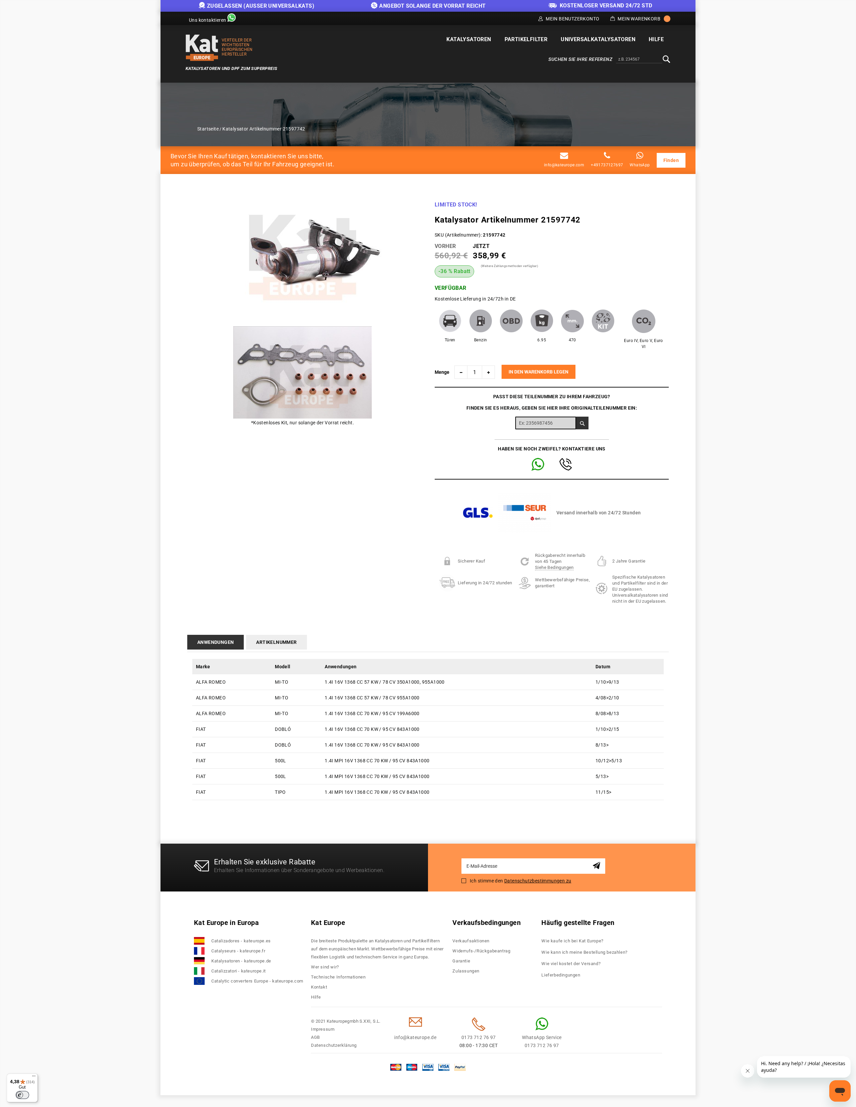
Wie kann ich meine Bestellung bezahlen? (584, 952)
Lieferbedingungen (560, 974)
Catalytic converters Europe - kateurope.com (257, 981)
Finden (671, 160)
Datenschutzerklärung (334, 1045)
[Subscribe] (597, 865)
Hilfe (316, 997)
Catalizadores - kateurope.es (241, 940)
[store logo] (202, 47)
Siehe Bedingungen (554, 567)
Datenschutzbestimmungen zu (537, 880)
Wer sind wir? (325, 966)
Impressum (322, 1029)
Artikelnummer (276, 642)
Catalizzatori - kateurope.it (238, 970)
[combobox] (639, 59)
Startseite (208, 129)
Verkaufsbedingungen (486, 923)
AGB (315, 1037)
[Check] (582, 423)
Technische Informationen (338, 977)
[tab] (216, 642)
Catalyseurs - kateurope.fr (238, 950)
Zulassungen (465, 970)
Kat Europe (328, 923)
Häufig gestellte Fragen (577, 923)
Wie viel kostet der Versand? (571, 963)
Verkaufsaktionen (471, 940)
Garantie (461, 960)
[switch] (22, 1095)
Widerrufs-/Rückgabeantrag (481, 950)
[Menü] (34, 1078)
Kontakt (319, 987)
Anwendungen (215, 642)
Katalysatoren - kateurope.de (241, 960)
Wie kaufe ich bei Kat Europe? (572, 940)
